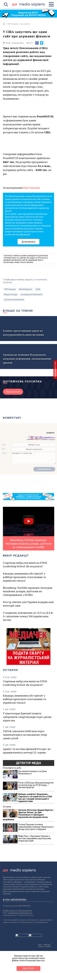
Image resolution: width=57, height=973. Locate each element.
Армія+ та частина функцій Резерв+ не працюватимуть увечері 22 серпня (27, 750)
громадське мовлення (31, 294)
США (38, 289)
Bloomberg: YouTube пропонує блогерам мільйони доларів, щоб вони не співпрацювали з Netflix (27, 591)
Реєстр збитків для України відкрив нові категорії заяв (28, 603)
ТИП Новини (12, 24)
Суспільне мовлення (14, 299)
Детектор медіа (28, 763)
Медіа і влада (10, 294)
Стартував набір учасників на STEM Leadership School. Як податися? (25, 564)
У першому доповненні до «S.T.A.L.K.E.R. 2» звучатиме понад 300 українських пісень (28, 616)
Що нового (25, 24)
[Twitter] (41, 43)
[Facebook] (37, 43)
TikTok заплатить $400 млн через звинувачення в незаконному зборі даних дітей (25, 734)
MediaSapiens (25, 289)
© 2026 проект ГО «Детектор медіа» (17, 911)
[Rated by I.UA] (21, 936)
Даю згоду (29, 968)
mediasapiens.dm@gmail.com (20, 913)
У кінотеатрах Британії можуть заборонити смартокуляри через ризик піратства (27, 717)
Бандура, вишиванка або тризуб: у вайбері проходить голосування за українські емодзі (24, 577)
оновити (50, 432)
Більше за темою (18, 310)
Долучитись (28, 241)
